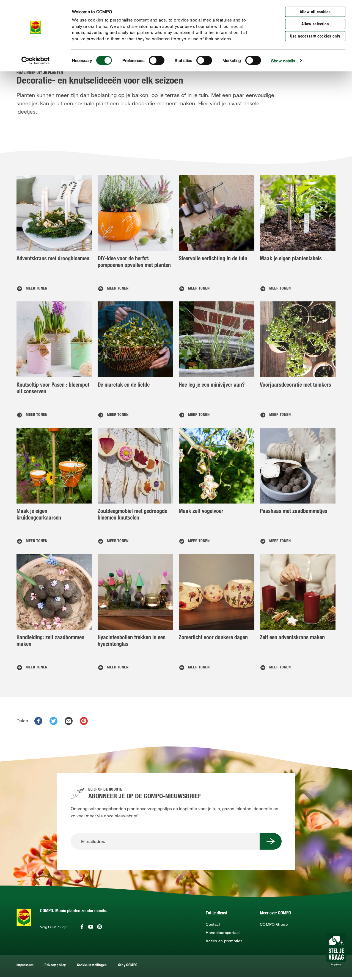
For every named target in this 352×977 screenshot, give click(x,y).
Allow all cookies (315, 12)
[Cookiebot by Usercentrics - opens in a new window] (36, 61)
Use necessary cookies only (315, 36)
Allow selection (315, 24)
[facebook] (38, 721)
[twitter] (53, 721)
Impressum (25, 965)
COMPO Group (274, 924)
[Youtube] (90, 926)
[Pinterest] (99, 926)
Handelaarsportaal (223, 932)
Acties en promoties (224, 940)
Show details (283, 60)
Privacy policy (55, 965)
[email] (68, 721)
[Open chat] (336, 950)
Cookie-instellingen (92, 965)
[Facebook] (82, 926)
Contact (213, 924)
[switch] (156, 60)
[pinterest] (84, 721)
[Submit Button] (271, 841)
